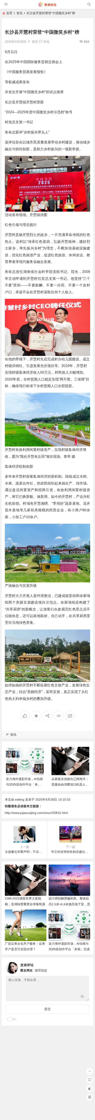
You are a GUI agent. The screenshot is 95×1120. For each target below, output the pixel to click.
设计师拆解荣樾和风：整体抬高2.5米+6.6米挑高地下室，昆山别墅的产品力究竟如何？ (69, 904)
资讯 (19, 13)
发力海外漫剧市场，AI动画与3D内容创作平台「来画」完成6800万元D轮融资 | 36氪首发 (69, 949)
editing (19, 799)
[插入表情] (82, 997)
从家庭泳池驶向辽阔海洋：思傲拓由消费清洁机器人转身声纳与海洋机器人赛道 (70, 784)
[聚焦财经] (47, 6)
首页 (9, 13)
